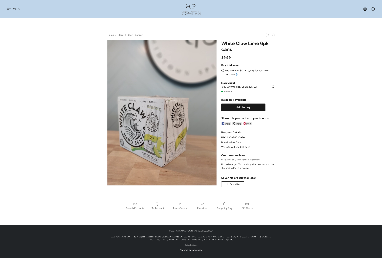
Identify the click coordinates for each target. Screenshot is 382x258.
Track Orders (180, 208)
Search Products (135, 208)
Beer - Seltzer (135, 34)
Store (121, 34)
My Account (157, 208)
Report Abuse (191, 245)
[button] (191, 8)
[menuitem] (268, 35)
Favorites (202, 208)
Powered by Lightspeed (191, 250)
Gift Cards (247, 208)
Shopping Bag (224, 208)
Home (110, 34)
